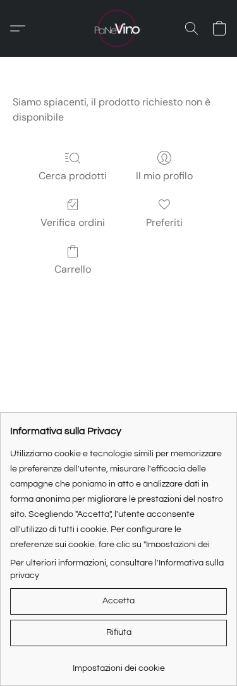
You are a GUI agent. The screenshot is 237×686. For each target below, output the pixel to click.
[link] (118, 663)
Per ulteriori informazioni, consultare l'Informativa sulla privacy (117, 569)
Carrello (72, 269)
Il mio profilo (164, 175)
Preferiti (164, 222)
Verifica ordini (72, 222)
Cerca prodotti (73, 175)
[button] (118, 28)
